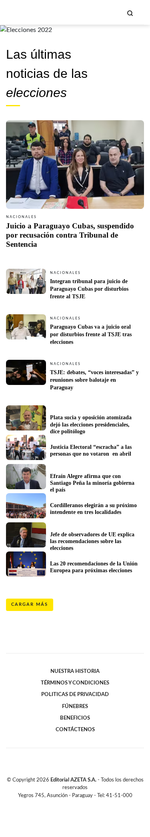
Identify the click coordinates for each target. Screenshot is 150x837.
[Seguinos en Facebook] (63, 805)
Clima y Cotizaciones (116, 12)
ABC (21, 12)
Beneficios (75, 718)
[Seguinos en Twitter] (72, 805)
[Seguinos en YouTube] (80, 805)
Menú (139, 13)
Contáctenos (75, 729)
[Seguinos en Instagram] (89, 805)
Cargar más (29, 604)
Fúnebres (75, 706)
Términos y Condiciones (75, 682)
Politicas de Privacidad (75, 694)
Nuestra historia (75, 671)
